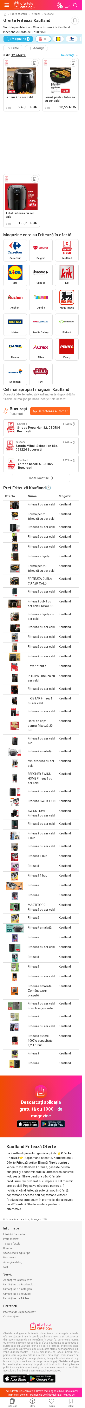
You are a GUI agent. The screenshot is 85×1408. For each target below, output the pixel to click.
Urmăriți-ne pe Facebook (18, 1284)
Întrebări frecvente (14, 1234)
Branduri (8, 1248)
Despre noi (9, 1257)
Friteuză (35, 14)
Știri (5, 1266)
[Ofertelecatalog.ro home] (24, 5)
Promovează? (11, 1238)
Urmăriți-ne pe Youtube (17, 1293)
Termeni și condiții (17, 1394)
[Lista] (67, 5)
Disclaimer (71, 1391)
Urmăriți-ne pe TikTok (16, 1298)
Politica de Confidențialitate (45, 1394)
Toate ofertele (18, 14)
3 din (14, 55)
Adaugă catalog (12, 1262)
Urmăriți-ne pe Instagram (18, 1289)
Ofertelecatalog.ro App (17, 1252)
